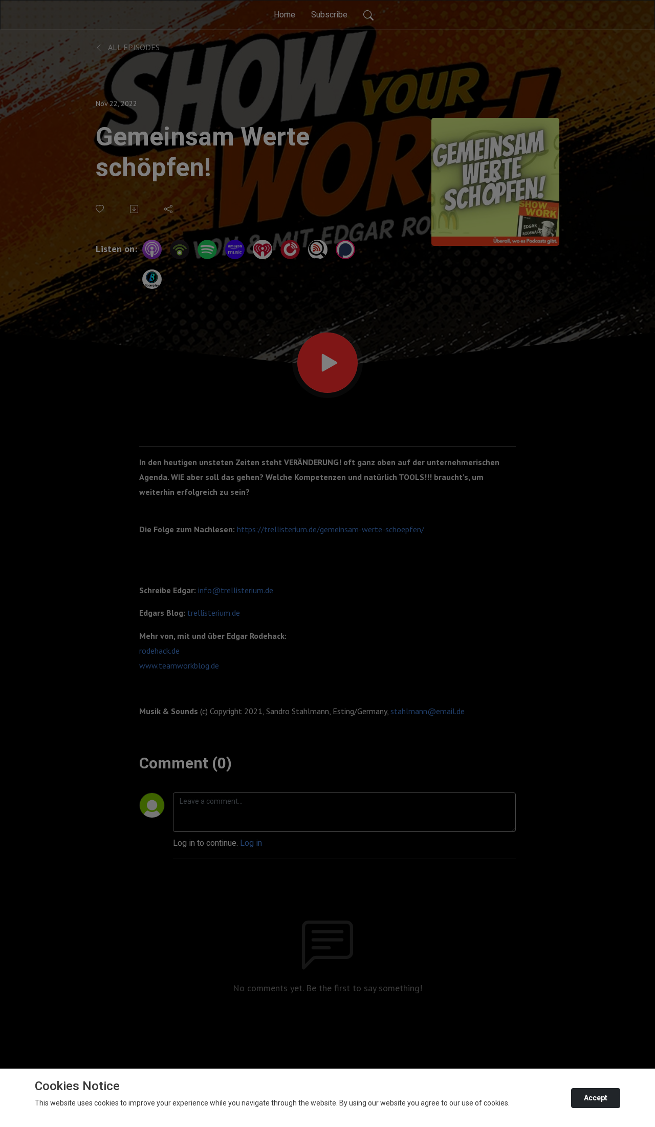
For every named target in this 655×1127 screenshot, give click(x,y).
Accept (595, 1098)
